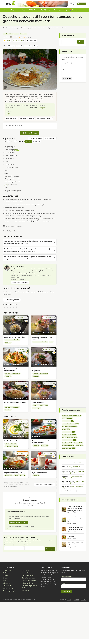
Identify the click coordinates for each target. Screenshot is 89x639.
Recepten (14, 10)
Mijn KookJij (6, 583)
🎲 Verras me (74, 10)
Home (6, 10)
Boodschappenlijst (9, 591)
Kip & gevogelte (37, 408)
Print (35, 46)
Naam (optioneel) (9, 545)
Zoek (80, 42)
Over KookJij (7, 570)
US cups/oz (36, 141)
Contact (5, 575)
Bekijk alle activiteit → (69, 491)
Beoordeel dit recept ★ (27, 118)
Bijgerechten (36, 445)
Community (26, 590)
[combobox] (69, 42)
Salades (79, 445)
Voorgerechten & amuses (11, 446)
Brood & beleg (44, 445)
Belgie (8, 114)
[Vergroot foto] (5, 87)
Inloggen (72, 4)
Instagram (76, 599)
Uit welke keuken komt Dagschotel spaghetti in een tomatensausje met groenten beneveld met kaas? (27, 258)
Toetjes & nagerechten (10, 443)
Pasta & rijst (23, 33)
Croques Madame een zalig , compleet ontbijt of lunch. (75, 519)
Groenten (78, 443)
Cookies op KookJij (28, 575)
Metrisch (28, 141)
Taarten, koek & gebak (19, 475)
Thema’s (57, 10)
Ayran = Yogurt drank (39, 473)
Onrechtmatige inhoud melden (29, 587)
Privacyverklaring (27, 583)
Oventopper (71, 536)
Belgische (43, 108)
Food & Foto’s (46, 10)
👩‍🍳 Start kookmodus (30, 133)
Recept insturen (8, 588)
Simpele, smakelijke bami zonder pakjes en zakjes (75, 528)
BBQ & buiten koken (69, 440)
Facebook (83, 599)
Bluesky (69, 599)
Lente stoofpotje (38, 402)
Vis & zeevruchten (68, 432)
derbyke (21, 266)
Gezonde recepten (68, 448)
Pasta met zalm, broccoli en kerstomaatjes (14, 370)
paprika (16, 150)
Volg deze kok (31, 40)
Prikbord (6, 573)
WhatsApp (11, 46)
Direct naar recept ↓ (11, 118)
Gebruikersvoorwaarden (30, 578)
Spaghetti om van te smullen (14, 337)
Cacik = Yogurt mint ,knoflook (14, 441)
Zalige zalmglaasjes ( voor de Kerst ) (75, 544)
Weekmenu (25, 570)
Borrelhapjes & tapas (69, 434)
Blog (65, 10)
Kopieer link (28, 46)
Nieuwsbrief (7, 586)
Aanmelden (50, 549)
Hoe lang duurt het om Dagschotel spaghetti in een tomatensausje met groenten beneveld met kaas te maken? (27, 250)
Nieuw (24, 10)
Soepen (65, 429)
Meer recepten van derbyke (20, 282)
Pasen (51, 341)
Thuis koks (25, 573)
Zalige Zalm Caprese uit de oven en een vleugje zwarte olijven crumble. (74, 509)
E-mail (26, 545)
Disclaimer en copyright (29, 581)
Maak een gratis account (18, 522)
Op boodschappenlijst (35, 138)
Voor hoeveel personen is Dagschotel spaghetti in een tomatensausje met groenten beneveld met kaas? (28, 242)
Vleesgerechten (67, 421)
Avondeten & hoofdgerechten (10, 33)
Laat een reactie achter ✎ (44, 118)
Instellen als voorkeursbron (44, 485)
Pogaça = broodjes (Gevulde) (14, 473)
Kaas (6, 185)
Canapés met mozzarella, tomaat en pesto (41, 442)
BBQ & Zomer (33, 10)
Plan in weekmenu (50, 138)
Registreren (81, 4)
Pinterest (19, 46)
